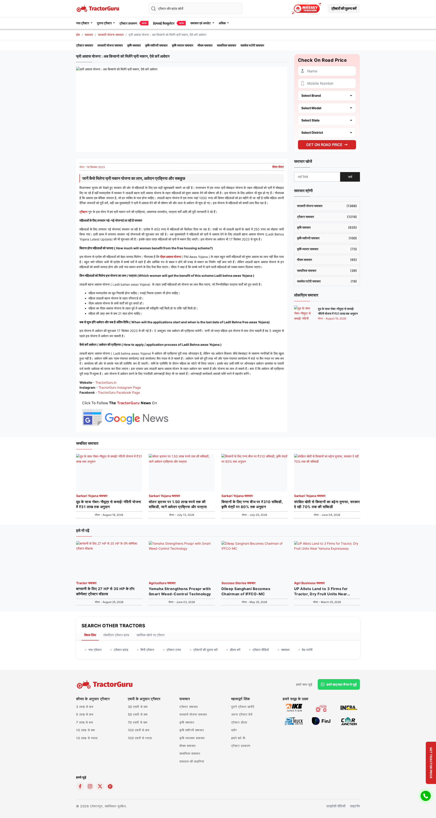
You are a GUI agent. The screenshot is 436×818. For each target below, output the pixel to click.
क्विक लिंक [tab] (90, 635)
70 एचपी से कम (138, 722)
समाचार (89, 35)
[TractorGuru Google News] (124, 412)
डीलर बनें (235, 650)
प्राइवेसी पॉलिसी (335, 806)
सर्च (350, 176)
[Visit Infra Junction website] (349, 707)
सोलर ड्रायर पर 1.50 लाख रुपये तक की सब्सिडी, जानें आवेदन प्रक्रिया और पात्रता (178, 504)
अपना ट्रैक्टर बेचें (242, 714)
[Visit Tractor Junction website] (321, 707)
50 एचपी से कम (138, 714)
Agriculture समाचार (162, 583)
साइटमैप (355, 806)
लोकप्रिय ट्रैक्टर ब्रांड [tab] (116, 635)
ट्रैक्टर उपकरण (128, 23)
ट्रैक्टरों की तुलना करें (343, 8)
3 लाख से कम (84, 707)
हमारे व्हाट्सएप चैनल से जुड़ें (342, 684)
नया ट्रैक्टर (95, 650)
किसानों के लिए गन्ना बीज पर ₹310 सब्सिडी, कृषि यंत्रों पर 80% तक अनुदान (252, 504)
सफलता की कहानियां (191, 761)
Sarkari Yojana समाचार (91, 496)
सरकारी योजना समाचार (111, 35)
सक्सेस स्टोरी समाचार (252, 45)
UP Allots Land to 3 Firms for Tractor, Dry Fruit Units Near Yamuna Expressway (321, 591)
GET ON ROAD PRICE (324, 144)
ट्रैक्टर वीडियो (261, 650)
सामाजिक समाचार (226, 45)
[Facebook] (80, 786)
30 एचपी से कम (138, 707)
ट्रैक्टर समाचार (84, 45)
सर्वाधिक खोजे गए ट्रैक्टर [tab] (150, 635)
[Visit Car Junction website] (349, 721)
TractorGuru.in (105, 382)
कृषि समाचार (134, 45)
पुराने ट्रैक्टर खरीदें (242, 707)
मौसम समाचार (205, 45)
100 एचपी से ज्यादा (140, 738)
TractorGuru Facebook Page (119, 392)
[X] (100, 786)
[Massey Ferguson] (306, 8)
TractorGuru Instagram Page (120, 387)
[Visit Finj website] (321, 721)
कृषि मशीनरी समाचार (156, 45)
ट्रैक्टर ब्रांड (121, 650)
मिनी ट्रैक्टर (147, 650)
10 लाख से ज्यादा (87, 738)
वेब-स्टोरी (307, 650)
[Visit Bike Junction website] (294, 707)
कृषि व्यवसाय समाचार (192, 738)
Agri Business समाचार (309, 583)
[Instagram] (90, 786)
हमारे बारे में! (238, 738)
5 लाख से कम (84, 714)
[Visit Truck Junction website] (294, 721)
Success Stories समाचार (238, 583)
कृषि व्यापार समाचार (182, 45)
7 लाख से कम (84, 722)
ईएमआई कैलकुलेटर (163, 23)
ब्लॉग (234, 730)
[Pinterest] (110, 786)
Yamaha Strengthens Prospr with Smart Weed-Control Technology (180, 591)
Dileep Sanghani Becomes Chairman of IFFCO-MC (245, 591)
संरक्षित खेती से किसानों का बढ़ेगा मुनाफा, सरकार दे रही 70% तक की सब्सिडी (327, 504)
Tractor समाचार (86, 583)
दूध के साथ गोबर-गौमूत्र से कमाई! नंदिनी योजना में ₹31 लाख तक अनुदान (108, 504)
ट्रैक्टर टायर (173, 650)
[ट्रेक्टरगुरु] (105, 684)
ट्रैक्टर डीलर (239, 722)
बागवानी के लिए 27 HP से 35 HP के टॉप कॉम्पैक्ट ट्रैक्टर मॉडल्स (105, 591)
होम (78, 35)
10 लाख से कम (85, 730)
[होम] (98, 8)
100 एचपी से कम (138, 730)
